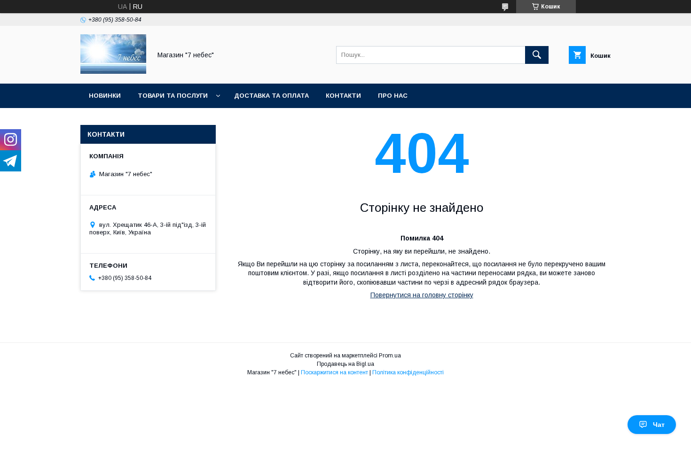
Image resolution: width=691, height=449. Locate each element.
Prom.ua (390, 355)
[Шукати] (537, 55)
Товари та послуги (173, 95)
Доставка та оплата (271, 95)
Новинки (105, 95)
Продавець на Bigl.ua (345, 364)
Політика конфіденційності (408, 372)
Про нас (393, 95)
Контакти (343, 95)
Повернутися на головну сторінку (421, 295)
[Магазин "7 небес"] (113, 71)
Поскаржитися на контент (334, 372)
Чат (659, 424)
